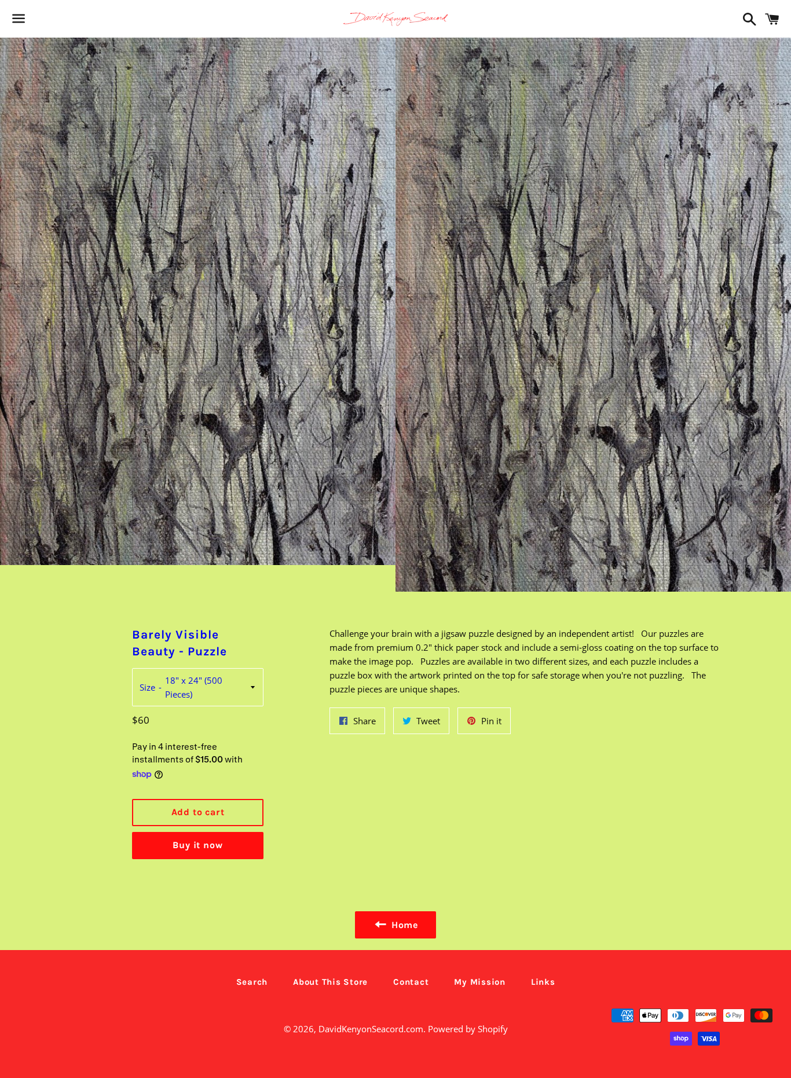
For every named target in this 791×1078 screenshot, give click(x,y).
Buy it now (197, 844)
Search (252, 982)
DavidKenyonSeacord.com (370, 1029)
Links (543, 982)
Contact (411, 982)
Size (147, 687)
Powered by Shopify (468, 1029)
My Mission (480, 982)
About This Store (330, 982)
